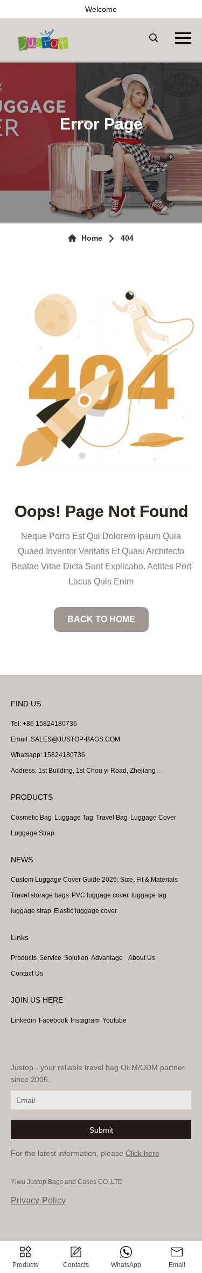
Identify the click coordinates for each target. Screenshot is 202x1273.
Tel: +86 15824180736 (44, 723)
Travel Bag (112, 817)
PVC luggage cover (100, 895)
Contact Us (27, 973)
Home (91, 238)
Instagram (85, 1020)
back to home (101, 619)
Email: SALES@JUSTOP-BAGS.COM (65, 739)
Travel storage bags (40, 895)
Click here (142, 1153)
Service (50, 958)
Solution (76, 958)
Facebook (53, 1020)
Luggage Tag (73, 817)
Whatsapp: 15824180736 (48, 755)
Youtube (114, 1020)
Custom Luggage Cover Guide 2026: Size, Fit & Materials (94, 879)
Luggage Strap (32, 833)
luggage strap (31, 911)
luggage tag (148, 895)
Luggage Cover (153, 817)
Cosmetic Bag (31, 817)
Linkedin (23, 1020)
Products (24, 958)
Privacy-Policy (38, 1200)
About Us (141, 958)
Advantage (107, 958)
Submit (101, 1130)
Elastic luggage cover (85, 911)
